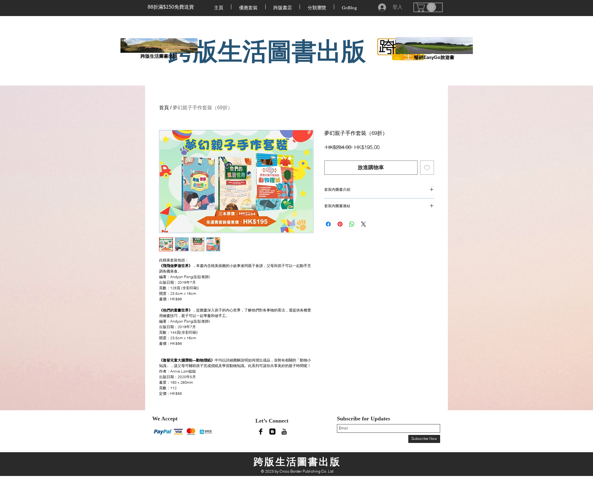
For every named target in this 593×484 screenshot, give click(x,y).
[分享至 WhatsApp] (351, 224)
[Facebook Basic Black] (261, 431)
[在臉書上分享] (328, 224)
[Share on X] (363, 224)
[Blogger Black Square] (272, 431)
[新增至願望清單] (427, 168)
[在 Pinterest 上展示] (340, 224)
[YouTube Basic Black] (284, 431)
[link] (426, 7)
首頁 (164, 107)
